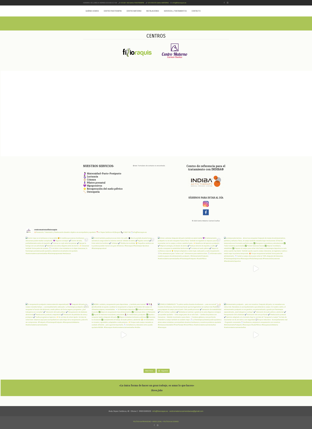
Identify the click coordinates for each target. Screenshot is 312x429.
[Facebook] (224, 3)
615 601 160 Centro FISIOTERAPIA (132, 3)
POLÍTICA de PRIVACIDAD (142, 421)
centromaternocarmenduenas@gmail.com (186, 411)
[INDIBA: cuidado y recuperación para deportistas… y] (123, 335)
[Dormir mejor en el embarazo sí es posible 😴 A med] (57, 269)
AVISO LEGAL (157, 421)
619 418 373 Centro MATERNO (158, 3)
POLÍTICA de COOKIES (171, 421)
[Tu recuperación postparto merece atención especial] (57, 335)
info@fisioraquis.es (179, 3)
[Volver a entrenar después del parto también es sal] (190, 269)
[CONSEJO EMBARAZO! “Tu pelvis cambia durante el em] (190, 335)
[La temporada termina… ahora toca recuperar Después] (256, 269)
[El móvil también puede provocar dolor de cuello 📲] (123, 269)
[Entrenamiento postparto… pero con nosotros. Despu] (256, 335)
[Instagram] (227, 3)
